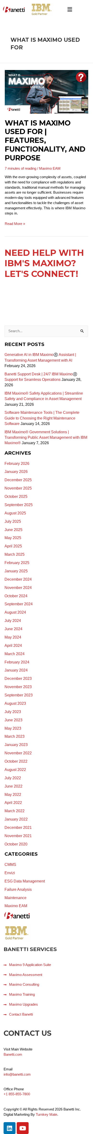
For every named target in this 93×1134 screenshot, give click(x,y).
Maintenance (15, 898)
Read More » (15, 223)
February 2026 (17, 464)
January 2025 (16, 571)
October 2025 (16, 497)
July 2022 (13, 778)
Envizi (10, 873)
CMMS (10, 865)
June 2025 (13, 530)
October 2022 (16, 761)
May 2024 (13, 637)
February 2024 (17, 662)
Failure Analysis (18, 889)
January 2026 (16, 472)
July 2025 (13, 521)
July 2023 (13, 712)
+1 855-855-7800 (17, 1094)
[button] (69, 9)
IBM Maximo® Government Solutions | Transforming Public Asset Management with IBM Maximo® (46, 437)
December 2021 (18, 828)
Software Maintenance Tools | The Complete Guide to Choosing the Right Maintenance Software (42, 418)
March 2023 (15, 736)
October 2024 (16, 596)
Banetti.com (13, 1054)
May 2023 (13, 728)
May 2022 (13, 795)
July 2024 (13, 621)
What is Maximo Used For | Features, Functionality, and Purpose (45, 141)
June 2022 (13, 786)
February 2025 (17, 563)
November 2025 (18, 488)
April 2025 (13, 546)
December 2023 (18, 679)
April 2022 (13, 803)
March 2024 (15, 654)
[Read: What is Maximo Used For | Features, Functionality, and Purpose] (46, 91)
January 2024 (16, 670)
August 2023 (15, 703)
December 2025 (18, 480)
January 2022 (16, 819)
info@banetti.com (17, 1074)
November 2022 (18, 753)
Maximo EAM (50, 168)
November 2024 (18, 588)
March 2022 (15, 811)
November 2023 (18, 687)
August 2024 (15, 612)
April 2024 (13, 646)
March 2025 (15, 554)
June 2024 (13, 629)
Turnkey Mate (46, 1114)
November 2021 (18, 836)
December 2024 (18, 579)
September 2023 (19, 695)
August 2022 (15, 770)
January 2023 (16, 745)
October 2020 (16, 844)
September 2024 (19, 604)
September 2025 (19, 505)
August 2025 (15, 513)
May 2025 (13, 538)
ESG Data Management (25, 881)
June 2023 (13, 720)
